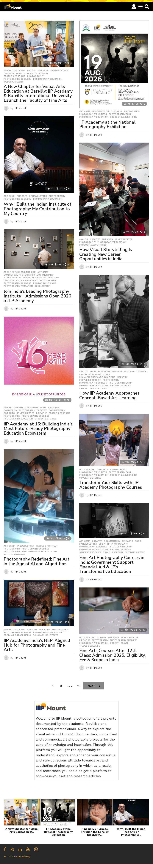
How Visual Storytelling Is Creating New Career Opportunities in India (105, 254)
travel (125, 643)
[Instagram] (12, 849)
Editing (31, 71)
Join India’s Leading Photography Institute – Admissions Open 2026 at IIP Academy (37, 295)
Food (138, 541)
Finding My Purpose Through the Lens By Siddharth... (95, 831)
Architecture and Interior (20, 272)
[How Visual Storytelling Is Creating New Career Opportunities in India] (114, 189)
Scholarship (42, 286)
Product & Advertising (123, 117)
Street (54, 635)
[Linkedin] (20, 849)
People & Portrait (14, 76)
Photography (35, 76)
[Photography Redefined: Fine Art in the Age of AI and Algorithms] (39, 496)
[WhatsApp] (36, 849)
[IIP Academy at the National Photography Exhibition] (114, 64)
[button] (134, 6)
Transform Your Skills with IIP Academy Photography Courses (110, 485)
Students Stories (45, 419)
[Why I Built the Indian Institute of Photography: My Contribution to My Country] (39, 154)
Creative (95, 239)
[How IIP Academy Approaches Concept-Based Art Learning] (114, 321)
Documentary (45, 275)
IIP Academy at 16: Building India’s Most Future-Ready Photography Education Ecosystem (38, 428)
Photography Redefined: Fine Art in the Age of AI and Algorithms (36, 561)
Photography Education (47, 79)
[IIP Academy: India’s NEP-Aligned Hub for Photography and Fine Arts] (39, 603)
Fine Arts (43, 71)
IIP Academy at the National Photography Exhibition (107, 124)
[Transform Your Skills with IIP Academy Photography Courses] (114, 440)
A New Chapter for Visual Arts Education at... (21, 830)
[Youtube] (27, 849)
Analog (8, 71)
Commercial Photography (19, 275)
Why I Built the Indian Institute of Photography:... (131, 831)
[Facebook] (5, 849)
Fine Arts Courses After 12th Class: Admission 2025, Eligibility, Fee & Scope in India (112, 655)
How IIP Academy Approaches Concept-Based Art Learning (109, 395)
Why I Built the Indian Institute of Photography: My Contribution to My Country (37, 208)
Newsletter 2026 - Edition (32, 73)
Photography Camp (120, 114)
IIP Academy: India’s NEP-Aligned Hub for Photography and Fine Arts (37, 645)
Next (91, 685)
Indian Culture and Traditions (41, 278)
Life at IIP (9, 73)
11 (78, 685)
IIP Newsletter (59, 71)
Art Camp (19, 71)
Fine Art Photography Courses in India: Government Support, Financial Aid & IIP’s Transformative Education (111, 564)
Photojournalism (121, 386)
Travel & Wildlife (113, 552)
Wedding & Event (13, 82)
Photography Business (17, 79)
